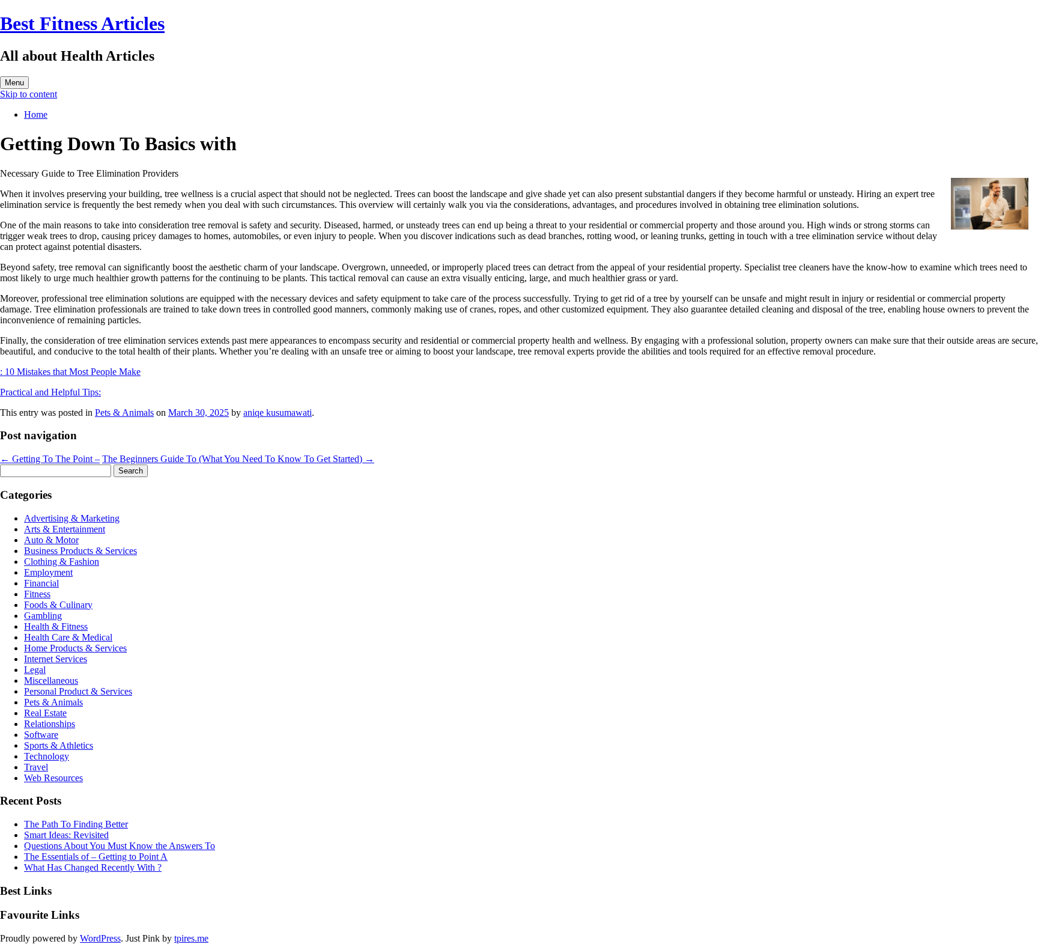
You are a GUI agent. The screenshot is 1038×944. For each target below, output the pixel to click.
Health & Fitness (56, 626)
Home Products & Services (75, 648)
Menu (14, 82)
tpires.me (191, 938)
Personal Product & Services (78, 691)
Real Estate (45, 713)
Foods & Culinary (58, 605)
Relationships (49, 724)
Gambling (43, 616)
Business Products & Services (80, 551)
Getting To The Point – (50, 459)
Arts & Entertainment (64, 529)
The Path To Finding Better (76, 824)
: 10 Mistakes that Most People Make (70, 372)
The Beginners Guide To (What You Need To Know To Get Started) (238, 459)
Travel (36, 767)
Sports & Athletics (58, 745)
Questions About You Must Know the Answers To (119, 846)
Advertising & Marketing (72, 518)
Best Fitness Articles (82, 23)
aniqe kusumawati (277, 412)
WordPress (100, 938)
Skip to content (28, 94)
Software (41, 734)
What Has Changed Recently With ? (93, 867)
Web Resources (53, 778)
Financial (41, 583)
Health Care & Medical (68, 637)
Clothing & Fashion (61, 561)
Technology (46, 756)
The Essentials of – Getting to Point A (96, 856)
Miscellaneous (51, 680)
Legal (35, 670)
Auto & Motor (51, 540)
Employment (48, 572)
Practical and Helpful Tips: (50, 392)
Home (35, 114)
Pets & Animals (124, 412)
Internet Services (55, 659)
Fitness (37, 594)
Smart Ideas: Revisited (66, 835)
